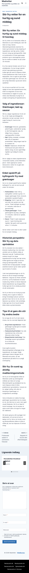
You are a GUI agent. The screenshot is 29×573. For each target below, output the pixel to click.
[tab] (11, 471)
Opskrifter (9, 11)
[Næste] (24, 463)
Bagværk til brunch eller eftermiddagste (22, 436)
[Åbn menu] (25, 3)
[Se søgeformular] (22, 3)
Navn (5, 515)
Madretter (6, 25)
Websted (6, 530)
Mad (3, 11)
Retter (15, 11)
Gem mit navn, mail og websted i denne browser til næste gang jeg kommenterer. (15, 536)
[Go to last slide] (4, 463)
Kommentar (6, 490)
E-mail (5, 522)
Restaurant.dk (8, 563)
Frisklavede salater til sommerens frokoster (5, 437)
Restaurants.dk (9, 566)
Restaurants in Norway (14, 569)
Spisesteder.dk (20, 566)
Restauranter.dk (20, 563)
